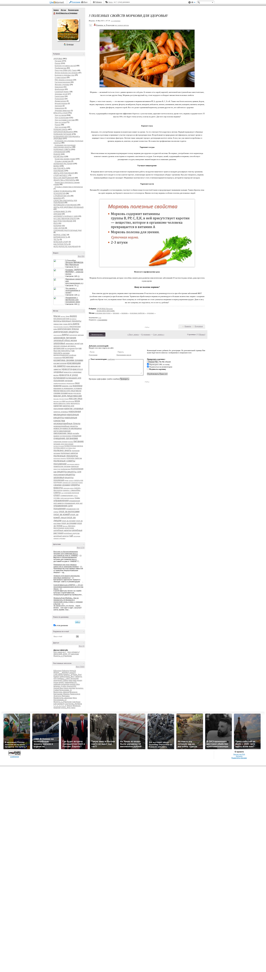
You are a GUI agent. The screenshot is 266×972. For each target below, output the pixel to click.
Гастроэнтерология (62, 82)
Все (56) (81, 256)
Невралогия (59, 108)
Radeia (56, 676)
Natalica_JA (67, 675)
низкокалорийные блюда (66, 423)
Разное (58, 63)
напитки (57, 405)
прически (75, 466)
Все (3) (81, 646)
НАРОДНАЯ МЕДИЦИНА (63, 132)
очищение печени (60, 442)
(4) (79, 304)
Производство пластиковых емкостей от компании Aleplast (66, 566)
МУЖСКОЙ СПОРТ (60, 242)
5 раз (99, 317)
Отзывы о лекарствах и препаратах (69, 187)
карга (73, 708)
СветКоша (76, 702)
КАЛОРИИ (57, 226)
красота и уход (68, 374)
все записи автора (122, 25)
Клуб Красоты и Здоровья (54, 13)
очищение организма (65, 438)
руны (66, 480)
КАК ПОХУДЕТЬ (59, 168)
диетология (57, 335)
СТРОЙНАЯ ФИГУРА (61, 196)
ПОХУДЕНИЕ (58, 171)
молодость (75, 403)
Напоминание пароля (124, 355)
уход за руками (69, 523)
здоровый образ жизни (65, 340)
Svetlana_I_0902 (63, 678)
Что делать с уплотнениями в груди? (72, 290)
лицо (77, 383)
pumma (73, 684)
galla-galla (72, 680)
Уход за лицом (60, 115)
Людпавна (66, 696)
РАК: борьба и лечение (64, 80)
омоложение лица (62, 433)
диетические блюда (68, 329)
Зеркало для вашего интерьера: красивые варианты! (66, 577)
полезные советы (64, 460)
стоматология (66, 495)
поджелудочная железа (73, 446)
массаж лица (75, 398)
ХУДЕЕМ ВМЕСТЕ (60, 212)
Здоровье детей (61, 94)
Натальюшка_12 (59, 700)
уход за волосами (69, 511)
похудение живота (73, 464)
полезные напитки (69, 453)
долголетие (73, 335)
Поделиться (199, 326)
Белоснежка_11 (65, 690)
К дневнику (145, 334)
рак (55, 472)
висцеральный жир (61, 319)
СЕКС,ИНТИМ (59, 228)
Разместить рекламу (239, 758)
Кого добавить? (73, 652)
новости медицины (72, 428)
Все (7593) (80, 667)
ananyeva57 (58, 680)
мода (77, 401)
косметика (67, 357)
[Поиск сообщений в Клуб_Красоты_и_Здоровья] (77, 622)
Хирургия (58, 106)
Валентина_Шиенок (61, 692)
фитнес (65, 526)
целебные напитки (62, 530)
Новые (202, 334)
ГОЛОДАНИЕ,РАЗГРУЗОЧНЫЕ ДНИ (67, 230)
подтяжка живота (59, 448)
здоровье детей (73, 343)
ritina (78, 684)
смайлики (111, 359)
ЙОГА (55, 223)
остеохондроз (65, 436)
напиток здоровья (60, 412)
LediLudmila (58, 675)
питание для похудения (63, 444)
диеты (65, 334)
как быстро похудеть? (67, 349)
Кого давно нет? (59, 652)
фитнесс (71, 526)
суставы (56, 498)
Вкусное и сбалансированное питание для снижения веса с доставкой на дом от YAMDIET (65, 554)
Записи (56, 10)
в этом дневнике (61, 626)
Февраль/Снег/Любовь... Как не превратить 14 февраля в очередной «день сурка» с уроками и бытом (68, 601)
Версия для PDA (239, 754)
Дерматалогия (60, 101)
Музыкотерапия (61, 103)
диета (76, 323)
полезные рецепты (59, 458)
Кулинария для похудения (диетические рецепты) (64, 146)
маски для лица (63, 395)
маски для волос (74, 393)
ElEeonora (57, 671)
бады (67, 316)
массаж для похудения (61, 399)
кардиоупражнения (61, 355)
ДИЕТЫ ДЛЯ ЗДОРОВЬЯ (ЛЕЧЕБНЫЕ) (68, 207)
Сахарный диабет (62, 92)
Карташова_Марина (61, 694)
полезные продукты (65, 455)
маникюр (77, 385)
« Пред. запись (133, 334)
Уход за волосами (62, 118)
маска (56, 390)
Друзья (63, 10)
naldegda (57, 684)
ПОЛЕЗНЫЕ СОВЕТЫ (62, 149)
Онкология (59, 87)
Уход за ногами (61, 127)
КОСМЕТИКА (58, 157)
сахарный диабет (77, 482)
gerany (79, 680)
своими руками (61, 485)
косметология (59, 363)
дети (70, 324)
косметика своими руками (68, 360)
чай (71, 536)
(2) (78, 267)
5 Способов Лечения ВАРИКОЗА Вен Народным (74, 262)
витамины (73, 319)
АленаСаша (58, 688)
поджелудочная (58, 446)
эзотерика (76, 536)
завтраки (80, 335)
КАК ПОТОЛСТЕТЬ (60, 244)
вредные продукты (71, 321)
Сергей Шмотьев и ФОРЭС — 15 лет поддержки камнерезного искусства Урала (68, 587)
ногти (55, 431)
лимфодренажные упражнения (63, 383)
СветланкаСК (58, 704)
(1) (79, 295)
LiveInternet (57, 2)
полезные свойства (74, 458)
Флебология (59, 89)
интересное (58, 348)
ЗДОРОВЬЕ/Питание (105, 309)
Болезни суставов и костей (65, 66)
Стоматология (60, 77)
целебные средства (72, 533)
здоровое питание (64, 337)
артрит (63, 316)
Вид (193, 3)
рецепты (62, 471)
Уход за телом (60, 122)
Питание (58, 61)
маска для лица (67, 390)
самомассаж (66, 482)
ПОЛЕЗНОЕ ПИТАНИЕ (62, 134)
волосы (57, 321)
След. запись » (158, 334)
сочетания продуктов (71, 493)
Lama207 (72, 673)
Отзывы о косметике (63, 161)
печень (70, 441)
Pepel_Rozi (77, 675)
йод (76, 348)
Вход (85, 2)
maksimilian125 (71, 682)
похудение (60, 463)
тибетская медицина (67, 498)
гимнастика (57, 324)
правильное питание (62, 466)
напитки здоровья (73, 408)
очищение (76, 436)
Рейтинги (98, 2)
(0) (81, 556)
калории (66, 353)
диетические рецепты (65, 331)
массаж (77, 395)
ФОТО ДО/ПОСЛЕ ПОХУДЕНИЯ (65, 247)
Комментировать (97, 334)
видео (73, 316)
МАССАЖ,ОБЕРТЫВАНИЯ (63, 178)
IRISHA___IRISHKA (60, 673)
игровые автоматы (68, 346)
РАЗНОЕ (56, 154)
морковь (124, 313)
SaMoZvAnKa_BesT (67, 676)
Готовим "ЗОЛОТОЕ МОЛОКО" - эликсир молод (74, 272)
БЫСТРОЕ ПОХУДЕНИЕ (62, 221)
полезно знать (62, 450)
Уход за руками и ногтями (65, 120)
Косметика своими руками (65, 159)
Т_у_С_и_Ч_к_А (59, 706)
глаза (65, 324)
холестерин (69, 528)
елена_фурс (66, 708)
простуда (56, 469)
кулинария (59, 377)
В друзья (70, 44)
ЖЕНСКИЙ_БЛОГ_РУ (62, 654)
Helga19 (72, 671)
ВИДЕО (56, 166)
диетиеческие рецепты (61, 326)
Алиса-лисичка (69, 688)
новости (57, 428)
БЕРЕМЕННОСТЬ (60, 237)
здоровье (59, 343)
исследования (70, 348)
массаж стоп (57, 401)
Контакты (239, 756)
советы (57, 492)
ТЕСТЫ (56, 239)
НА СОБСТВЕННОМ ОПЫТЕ (64, 219)
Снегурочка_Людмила (73, 704)
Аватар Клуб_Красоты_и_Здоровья (68, 29)
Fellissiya (65, 671)
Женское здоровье (62, 85)
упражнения (61, 500)
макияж (57, 385)
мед (64, 401)
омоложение (65, 431)
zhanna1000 (71, 686)
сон (62, 493)
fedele (65, 680)
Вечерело (73, 692)
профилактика (65, 469)
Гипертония (59, 96)
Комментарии (73, 10)
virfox (64, 686)
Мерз (75, 698)
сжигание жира (68, 488)
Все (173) (80, 548)
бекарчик (57, 708)
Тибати (69, 706)
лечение (69, 380)
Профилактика (60, 68)
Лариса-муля (75, 694)
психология (77, 468)
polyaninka (65, 684)
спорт (56, 495)
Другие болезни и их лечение (66, 73)
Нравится (188, 326)
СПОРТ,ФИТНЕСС (60, 175)
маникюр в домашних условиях (67, 388)
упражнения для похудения (63, 507)
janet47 (61, 682)
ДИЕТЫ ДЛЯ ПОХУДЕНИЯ (63, 173)
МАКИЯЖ (57, 198)
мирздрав (75, 654)
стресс (75, 495)
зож (81, 343)
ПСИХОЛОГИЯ (59, 193)
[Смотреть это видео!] (59, 263)
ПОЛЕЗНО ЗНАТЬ (60, 129)
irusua (55, 682)
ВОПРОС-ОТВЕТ (60, 235)
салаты (71, 480)
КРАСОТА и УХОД (60, 113)
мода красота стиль (61, 403)
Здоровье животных (62, 111)
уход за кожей (61, 514)
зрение (56, 346)
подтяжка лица (71, 448)
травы (77, 498)
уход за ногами (69, 521)
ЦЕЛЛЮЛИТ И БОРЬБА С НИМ (65, 216)
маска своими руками (67, 391)
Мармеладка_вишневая (62, 698)
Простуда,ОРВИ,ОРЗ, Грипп (66, 70)
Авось (110, 2)
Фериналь (76, 706)
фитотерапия (58, 528)
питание (78, 441)
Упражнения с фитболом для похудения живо (72, 300)
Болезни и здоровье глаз (64, 75)
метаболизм (70, 401)
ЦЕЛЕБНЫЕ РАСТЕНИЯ (63, 164)
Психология (59, 99)
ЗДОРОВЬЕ (57, 59)
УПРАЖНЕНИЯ (59, 152)
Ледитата (57, 696)
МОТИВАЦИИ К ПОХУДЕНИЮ (65, 205)
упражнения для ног (73, 503)
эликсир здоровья (59, 538)
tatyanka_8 (57, 686)
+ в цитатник (115, 21)
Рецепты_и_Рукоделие (62, 656)
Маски (56, 316)
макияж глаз (67, 386)
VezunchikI (74, 678)
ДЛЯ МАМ (57, 214)
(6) (79, 276)
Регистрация (76, 2)
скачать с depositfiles (71, 490)
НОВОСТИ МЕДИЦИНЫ (62, 191)
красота (67, 369)
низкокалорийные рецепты (65, 426)
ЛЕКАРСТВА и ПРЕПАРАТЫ (64, 180)
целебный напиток (61, 536)
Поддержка (189, 2)
